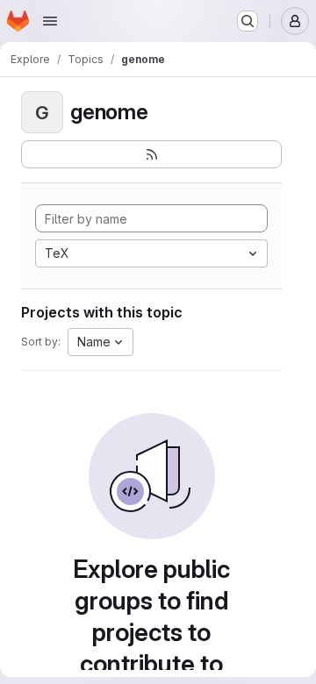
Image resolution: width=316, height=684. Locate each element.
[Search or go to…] (247, 21)
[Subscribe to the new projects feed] (151, 154)
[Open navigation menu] (50, 21)
